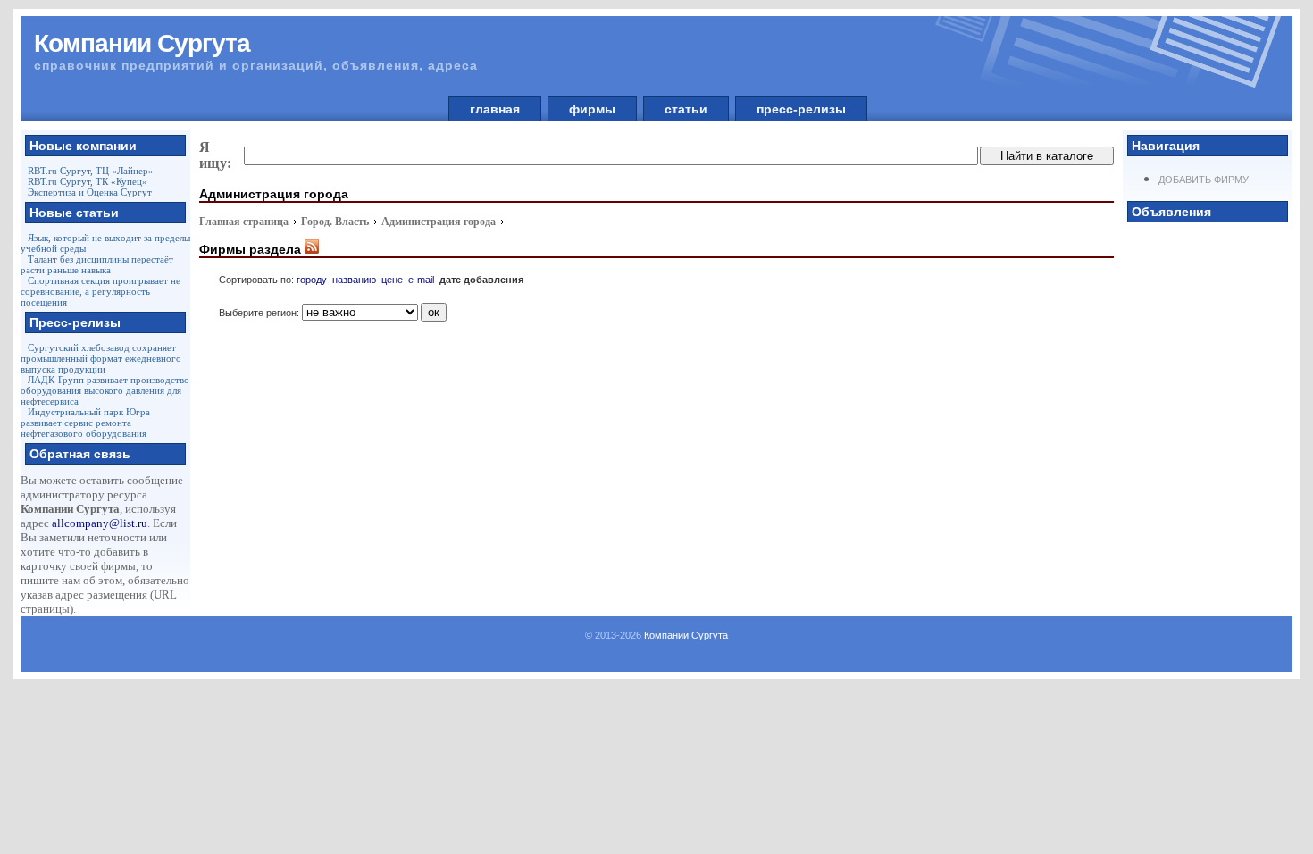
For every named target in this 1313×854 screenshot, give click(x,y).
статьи (686, 109)
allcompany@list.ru (99, 523)
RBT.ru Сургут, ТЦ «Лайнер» (91, 170)
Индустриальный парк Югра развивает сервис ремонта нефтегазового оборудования (85, 422)
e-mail (421, 279)
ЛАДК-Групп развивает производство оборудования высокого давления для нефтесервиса (105, 390)
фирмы (592, 109)
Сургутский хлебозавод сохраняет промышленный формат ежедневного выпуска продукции (101, 358)
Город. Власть (335, 221)
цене (392, 279)
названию (354, 279)
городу (312, 279)
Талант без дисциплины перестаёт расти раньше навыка (97, 264)
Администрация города (438, 221)
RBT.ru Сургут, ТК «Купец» (87, 181)
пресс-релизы (801, 109)
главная (495, 109)
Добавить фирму (1203, 179)
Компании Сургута (686, 635)
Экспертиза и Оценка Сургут (90, 192)
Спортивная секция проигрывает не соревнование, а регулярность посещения (100, 291)
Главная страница (244, 221)
